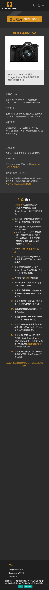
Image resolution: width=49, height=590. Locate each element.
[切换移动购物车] (35, 5)
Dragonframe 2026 (16, 570)
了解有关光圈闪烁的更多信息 (18, 184)
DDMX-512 (13, 576)
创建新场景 (19, 205)
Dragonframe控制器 (16, 573)
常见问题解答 (34, 344)
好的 (20, 587)
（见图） (29, 244)
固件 (28, 278)
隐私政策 (28, 587)
